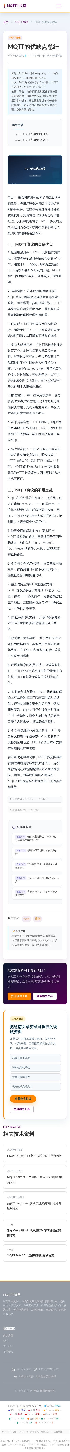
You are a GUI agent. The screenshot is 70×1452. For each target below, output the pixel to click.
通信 (38, 918)
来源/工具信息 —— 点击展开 (25, 810)
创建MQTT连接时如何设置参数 (36, 852)
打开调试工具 (19, 996)
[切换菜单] (58, 6)
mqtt (26, 918)
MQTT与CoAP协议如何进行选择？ (37, 880)
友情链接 (8, 1352)
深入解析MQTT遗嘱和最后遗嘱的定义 (36, 866)
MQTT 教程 (21, 22)
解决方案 (8, 1335)
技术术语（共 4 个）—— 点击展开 (30, 799)
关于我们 (8, 1346)
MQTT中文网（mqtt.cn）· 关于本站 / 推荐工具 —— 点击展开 (33, 1432)
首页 (5, 22)
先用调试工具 (22, 1109)
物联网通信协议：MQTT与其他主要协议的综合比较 (36, 839)
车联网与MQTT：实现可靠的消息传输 (36, 894)
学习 (5, 1341)
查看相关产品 (45, 996)
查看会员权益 (23, 1098)
